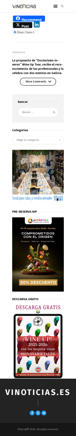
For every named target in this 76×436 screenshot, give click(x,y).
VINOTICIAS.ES (38, 392)
